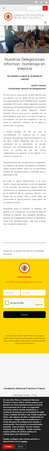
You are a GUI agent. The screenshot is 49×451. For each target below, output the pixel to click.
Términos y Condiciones (23, 338)
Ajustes (20, 446)
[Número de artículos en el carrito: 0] (3, 8)
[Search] (45, 8)
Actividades (39, 251)
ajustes (24, 441)
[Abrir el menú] (45, 22)
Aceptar (8, 446)
